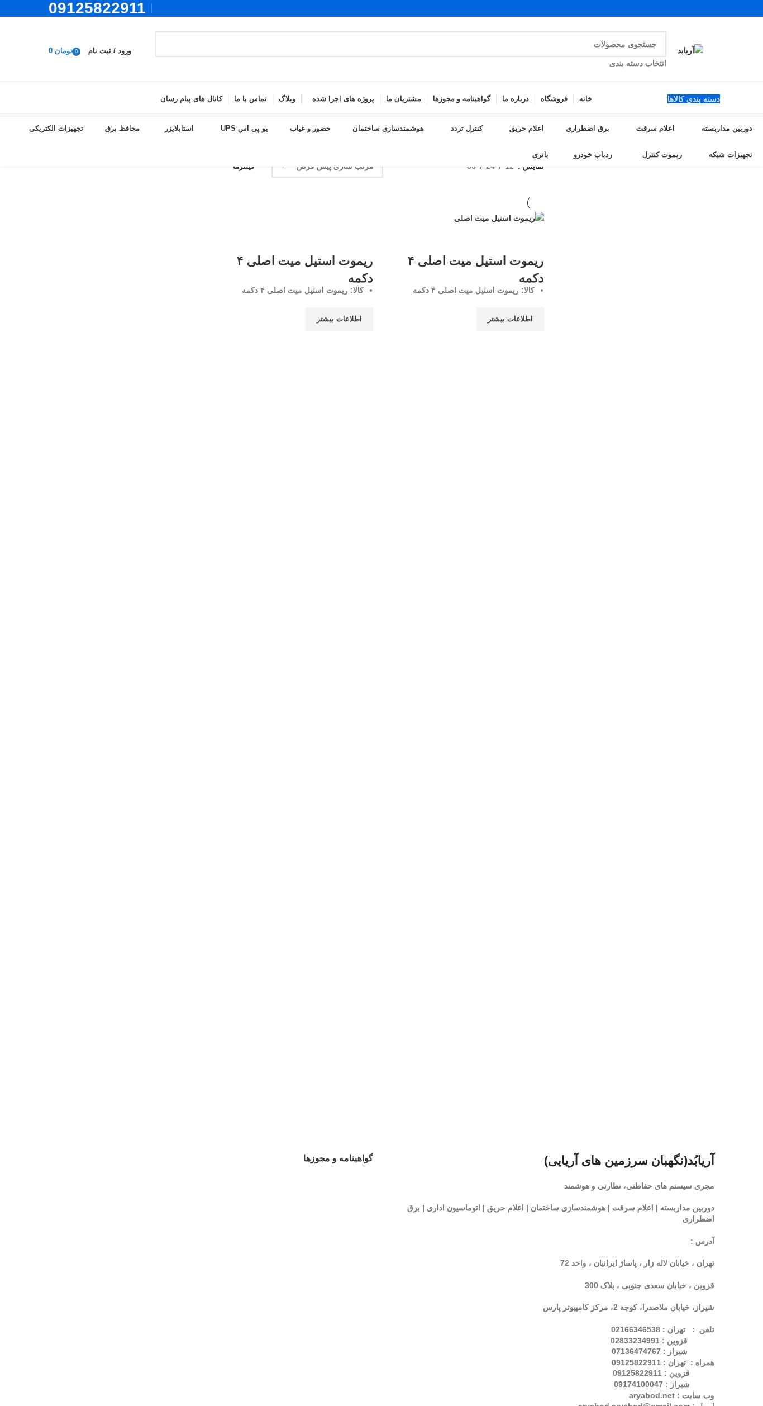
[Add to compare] (530, 239)
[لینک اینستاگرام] (178, 8)
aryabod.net (652, 1395)
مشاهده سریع (530, 345)
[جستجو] (168, 50)
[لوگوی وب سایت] (690, 49)
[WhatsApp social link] (164, 8)
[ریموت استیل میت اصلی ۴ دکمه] (499, 217)
